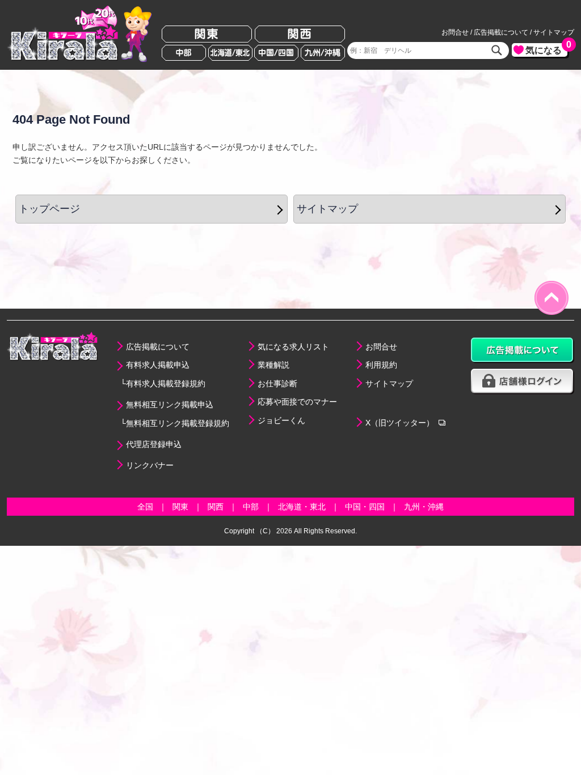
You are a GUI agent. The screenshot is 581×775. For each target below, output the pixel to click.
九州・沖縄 (424, 506)
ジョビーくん (281, 420)
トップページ (49, 208)
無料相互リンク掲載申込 (169, 404)
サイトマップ (553, 32)
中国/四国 (276, 53)
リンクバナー (150, 465)
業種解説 (273, 364)
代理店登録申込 (154, 444)
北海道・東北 (302, 506)
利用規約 (381, 364)
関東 (207, 34)
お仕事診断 (277, 383)
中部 (184, 53)
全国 (145, 506)
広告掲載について (501, 32)
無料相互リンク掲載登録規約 (177, 423)
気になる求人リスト (293, 346)
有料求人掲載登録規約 (165, 383)
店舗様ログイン (522, 381)
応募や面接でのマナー (297, 401)
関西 (300, 34)
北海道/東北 (230, 53)
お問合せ (455, 32)
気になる (546, 49)
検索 (497, 50)
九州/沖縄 (323, 53)
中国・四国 (365, 506)
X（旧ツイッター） (399, 422)
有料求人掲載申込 (158, 364)
